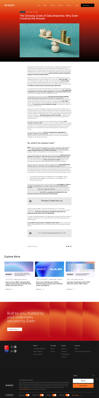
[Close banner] (96, 379)
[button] (45, 5)
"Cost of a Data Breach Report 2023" (51, 233)
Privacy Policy (25, 389)
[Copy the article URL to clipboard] (71, 246)
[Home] (9, 5)
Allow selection (83, 385)
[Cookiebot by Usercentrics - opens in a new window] (9, 395)
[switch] (42, 395)
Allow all (83, 380)
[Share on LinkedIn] (68, 246)
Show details (75, 395)
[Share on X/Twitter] (66, 246)
